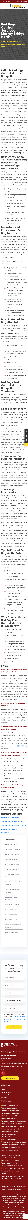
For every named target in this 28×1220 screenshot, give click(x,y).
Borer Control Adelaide (12, 905)
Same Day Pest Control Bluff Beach (14, 1168)
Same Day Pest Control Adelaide (13, 1124)
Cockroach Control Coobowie (12, 1166)
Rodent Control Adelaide (13, 854)
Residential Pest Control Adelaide (13, 1145)
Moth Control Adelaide (12, 864)
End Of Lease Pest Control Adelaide (14, 1121)
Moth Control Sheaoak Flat (11, 1155)
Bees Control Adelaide (12, 910)
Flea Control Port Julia (9, 1163)
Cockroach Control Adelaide (12, 1129)
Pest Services (6, 1092)
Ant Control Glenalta (9, 1158)
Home (4, 1090)
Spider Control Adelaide (12, 849)
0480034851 (7, 2)
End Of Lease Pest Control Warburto (14, 1179)
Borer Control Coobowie (10, 1160)
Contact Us (6, 1095)
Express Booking (10, 1078)
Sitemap (5, 1097)
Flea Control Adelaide (12, 869)
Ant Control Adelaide (11, 920)
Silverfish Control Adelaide (13, 940)
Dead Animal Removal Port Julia (13, 1176)
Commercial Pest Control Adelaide (14, 1142)
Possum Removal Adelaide (13, 859)
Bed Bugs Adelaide (11, 915)
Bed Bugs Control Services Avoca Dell (13, 817)
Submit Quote (14, 1027)
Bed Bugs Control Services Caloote (12, 821)
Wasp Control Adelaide (12, 844)
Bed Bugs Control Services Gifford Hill (13, 825)
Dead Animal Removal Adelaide (13, 1126)
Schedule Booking (21, 2)
